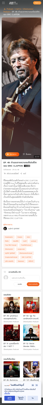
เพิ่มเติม (7, 393)
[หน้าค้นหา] (32, 2)
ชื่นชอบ (28, 154)
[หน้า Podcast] (18, 2)
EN (33, 385)
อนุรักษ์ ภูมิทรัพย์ (13, 228)
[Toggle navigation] (3, 3)
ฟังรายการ (13, 154)
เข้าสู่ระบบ (37, 3)
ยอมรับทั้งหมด (10, 398)
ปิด (33, 398)
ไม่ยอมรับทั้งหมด (21, 398)
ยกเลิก (20, 284)
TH (36, 385)
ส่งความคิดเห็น (33, 284)
